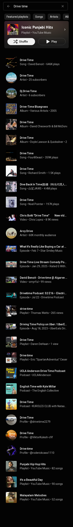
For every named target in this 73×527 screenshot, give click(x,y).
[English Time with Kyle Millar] (38, 388)
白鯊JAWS (34, 188)
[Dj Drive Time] (38, 93)
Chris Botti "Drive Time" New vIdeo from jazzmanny (43, 215)
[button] (12, 29)
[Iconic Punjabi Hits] (12, 29)
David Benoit (36, 64)
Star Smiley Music (51, 250)
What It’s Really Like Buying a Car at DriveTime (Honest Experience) (43, 246)
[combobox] (41, 6)
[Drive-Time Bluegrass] (38, 109)
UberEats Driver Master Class (58, 328)
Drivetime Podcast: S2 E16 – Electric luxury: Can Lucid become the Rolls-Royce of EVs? (43, 293)
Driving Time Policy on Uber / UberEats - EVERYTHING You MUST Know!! (43, 324)
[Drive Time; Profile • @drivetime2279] (38, 420)
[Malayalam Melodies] (38, 497)
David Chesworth (40, 126)
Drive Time (26, 60)
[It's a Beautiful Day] (38, 482)
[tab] (17, 17)
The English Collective (45, 390)
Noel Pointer (35, 204)
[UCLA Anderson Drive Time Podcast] (38, 373)
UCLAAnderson (41, 375)
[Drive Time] (38, 78)
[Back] (8, 6)
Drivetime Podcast (52, 297)
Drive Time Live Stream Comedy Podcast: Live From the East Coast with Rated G (43, 262)
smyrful (34, 281)
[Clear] (63, 6)
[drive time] (38, 311)
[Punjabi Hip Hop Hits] (38, 466)
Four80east (35, 157)
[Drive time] (38, 357)
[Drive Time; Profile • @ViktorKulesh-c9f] (38, 435)
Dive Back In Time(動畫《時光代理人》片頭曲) (43, 184)
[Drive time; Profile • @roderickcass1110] (38, 451)
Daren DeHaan (39, 344)
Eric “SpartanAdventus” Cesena (50, 359)
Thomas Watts (40, 312)
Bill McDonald (62, 126)
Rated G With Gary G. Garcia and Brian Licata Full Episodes (58, 266)
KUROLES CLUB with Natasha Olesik (49, 406)
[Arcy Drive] (38, 233)
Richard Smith (37, 173)
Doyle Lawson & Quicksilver (46, 141)
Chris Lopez (36, 219)
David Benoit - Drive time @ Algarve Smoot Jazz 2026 (43, 277)
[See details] (64, 29)
